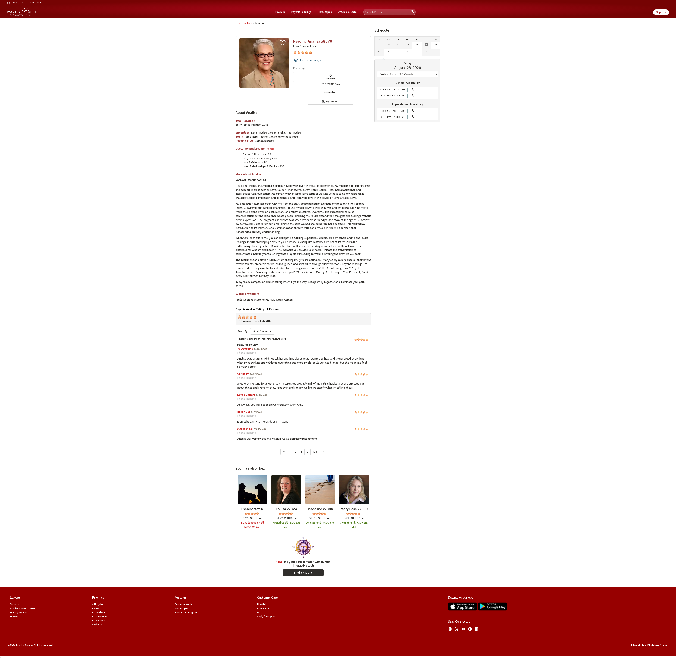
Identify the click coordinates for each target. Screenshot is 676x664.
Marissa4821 (245, 428)
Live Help (262, 604)
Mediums (97, 624)
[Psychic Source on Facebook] (477, 629)
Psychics (280, 12)
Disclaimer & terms (657, 645)
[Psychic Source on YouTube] (463, 629)
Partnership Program (186, 612)
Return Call (330, 79)
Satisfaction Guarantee (22, 608)
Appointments (332, 101)
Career (95, 608)
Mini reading (330, 92)
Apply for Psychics (267, 616)
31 (389, 51)
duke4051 (243, 411)
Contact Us (263, 608)
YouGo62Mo (245, 348)
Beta (271, 149)
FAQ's (260, 612)
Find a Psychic (303, 572)
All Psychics (98, 604)
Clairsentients (99, 616)
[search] (412, 12)
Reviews (14, 616)
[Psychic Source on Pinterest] (470, 629)
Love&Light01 (246, 394)
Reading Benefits (19, 612)
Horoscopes (325, 12)
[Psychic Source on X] (457, 629)
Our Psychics (244, 23)
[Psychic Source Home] (22, 12)
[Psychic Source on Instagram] (450, 629)
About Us (15, 604)
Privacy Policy (638, 645)
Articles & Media (347, 12)
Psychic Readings (301, 12)
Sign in (661, 12)
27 (417, 44)
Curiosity (243, 373)
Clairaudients (99, 612)
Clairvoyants (99, 620)
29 (436, 44)
